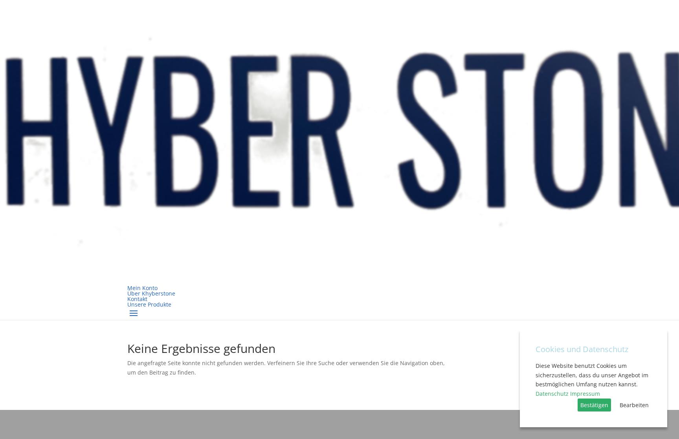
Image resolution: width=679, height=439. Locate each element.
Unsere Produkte (149, 304)
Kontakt (137, 299)
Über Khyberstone (151, 293)
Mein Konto (142, 288)
